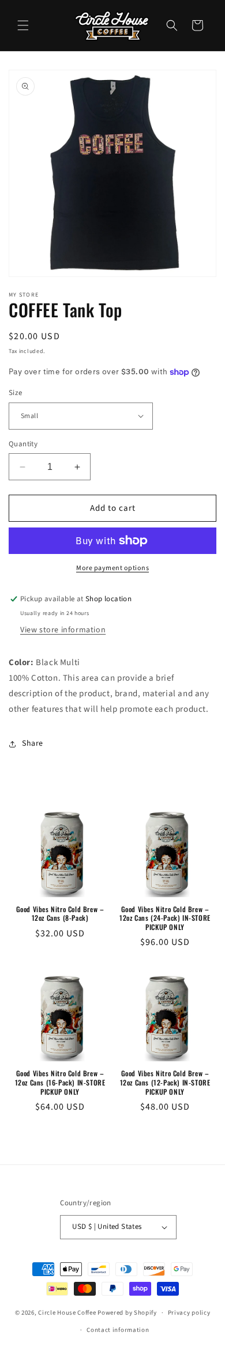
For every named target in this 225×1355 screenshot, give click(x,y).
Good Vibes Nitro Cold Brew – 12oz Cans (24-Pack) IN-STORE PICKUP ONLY (165, 918)
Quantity (23, 444)
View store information (63, 630)
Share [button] (32, 743)
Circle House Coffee (67, 1312)
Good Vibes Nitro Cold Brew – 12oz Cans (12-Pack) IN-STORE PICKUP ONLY (165, 1082)
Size (15, 393)
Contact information (118, 1330)
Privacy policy (189, 1312)
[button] (23, 25)
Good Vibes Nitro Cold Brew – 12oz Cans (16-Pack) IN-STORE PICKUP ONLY (60, 1082)
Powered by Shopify (127, 1312)
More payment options (112, 568)
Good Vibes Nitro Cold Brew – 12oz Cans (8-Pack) (60, 914)
